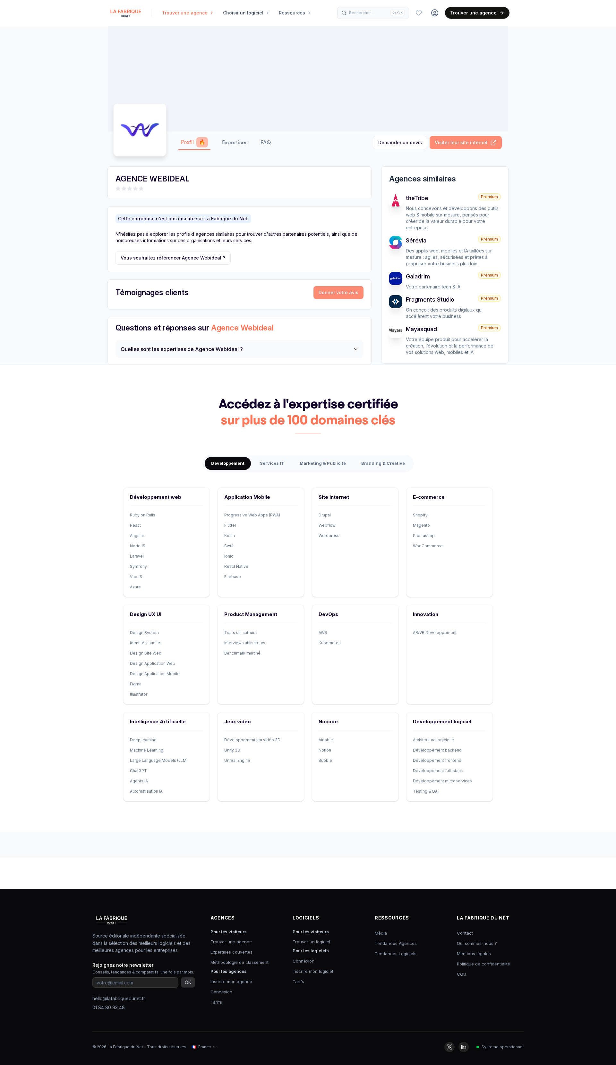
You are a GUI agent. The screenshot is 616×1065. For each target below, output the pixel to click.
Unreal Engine (237, 760)
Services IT (272, 463)
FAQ (266, 142)
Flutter (230, 525)
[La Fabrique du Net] (126, 13)
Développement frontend (437, 760)
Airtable (326, 739)
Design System (144, 632)
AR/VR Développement (435, 632)
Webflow (327, 525)
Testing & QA (425, 791)
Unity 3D (232, 750)
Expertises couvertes (231, 952)
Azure (135, 587)
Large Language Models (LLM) (159, 760)
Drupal (325, 515)
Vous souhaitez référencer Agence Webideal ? (173, 257)
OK (188, 982)
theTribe (417, 198)
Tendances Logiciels (395, 953)
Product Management (250, 614)
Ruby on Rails (142, 515)
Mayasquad (421, 329)
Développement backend (437, 750)
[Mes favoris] (418, 13)
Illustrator (138, 694)
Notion (325, 750)
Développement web (155, 497)
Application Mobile (247, 497)
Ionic (228, 556)
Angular (137, 535)
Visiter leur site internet (461, 142)
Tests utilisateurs (240, 632)
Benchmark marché (242, 653)
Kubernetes (330, 642)
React (135, 525)
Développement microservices (442, 781)
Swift (229, 545)
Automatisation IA (146, 791)
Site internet (334, 497)
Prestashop (424, 535)
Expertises (235, 142)
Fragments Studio (430, 299)
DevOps (328, 614)
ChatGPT (138, 770)
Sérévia (416, 240)
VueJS (136, 576)
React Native (236, 566)
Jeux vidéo (237, 721)
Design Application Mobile (155, 673)
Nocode (328, 721)
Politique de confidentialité (483, 963)
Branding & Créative (383, 463)
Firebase (232, 576)
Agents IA (139, 781)
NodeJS (137, 545)
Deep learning (143, 739)
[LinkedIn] (463, 1047)
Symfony (138, 566)
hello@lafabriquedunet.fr (118, 998)
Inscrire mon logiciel (313, 971)
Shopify (420, 515)
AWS (323, 632)
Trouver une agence (473, 12)
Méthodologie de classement (239, 962)
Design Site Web (145, 653)
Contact (465, 933)
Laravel (137, 556)
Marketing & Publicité (323, 463)
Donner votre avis (338, 292)
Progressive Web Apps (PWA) (252, 515)
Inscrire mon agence (231, 981)
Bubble (325, 760)
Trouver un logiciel (311, 941)
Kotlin (229, 535)
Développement (227, 463)
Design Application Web (152, 663)
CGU (461, 974)
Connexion (221, 991)
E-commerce (429, 497)
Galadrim (418, 276)
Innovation (425, 614)
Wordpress (329, 535)
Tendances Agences (396, 943)
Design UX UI (145, 614)
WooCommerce (428, 545)
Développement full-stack (438, 770)
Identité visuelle (145, 642)
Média (381, 933)
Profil (193, 142)
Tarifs (216, 1002)
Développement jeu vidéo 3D (252, 739)
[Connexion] (434, 12)
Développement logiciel (442, 721)
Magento (421, 525)
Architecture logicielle (433, 739)
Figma (135, 684)
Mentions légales (474, 953)
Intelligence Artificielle (158, 721)
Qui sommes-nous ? (477, 943)
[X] (449, 1047)
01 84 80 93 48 (108, 1007)
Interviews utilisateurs (244, 642)
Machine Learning (146, 750)
